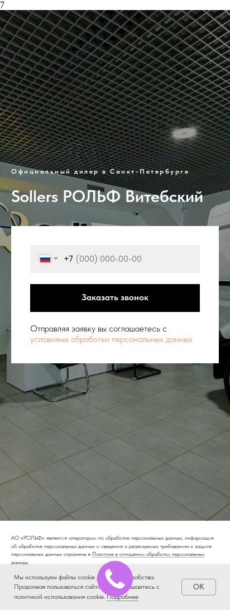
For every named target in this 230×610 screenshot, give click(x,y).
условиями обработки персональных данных (111, 388)
